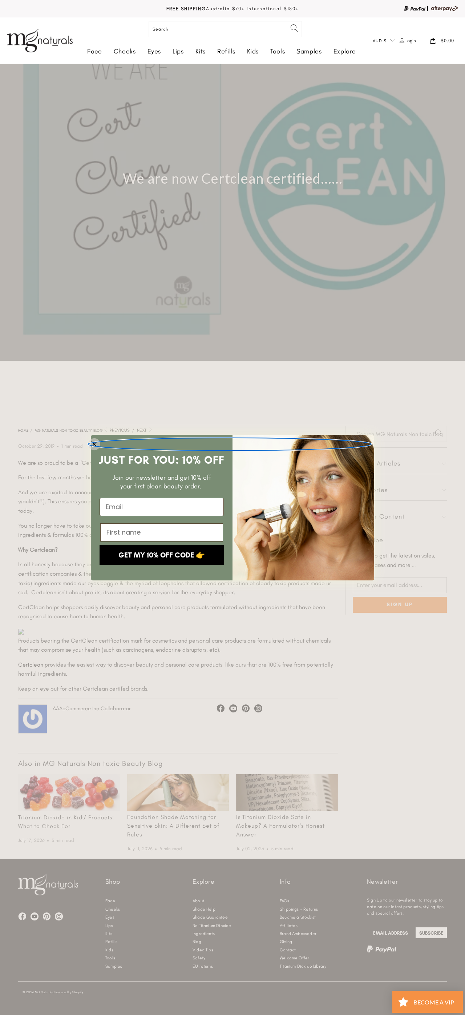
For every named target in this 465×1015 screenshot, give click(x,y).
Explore (344, 51)
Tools (277, 51)
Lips (178, 51)
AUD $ (380, 40)
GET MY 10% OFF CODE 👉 (161, 555)
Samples (309, 51)
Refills (226, 51)
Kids (253, 51)
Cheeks (125, 51)
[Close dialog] (229, 444)
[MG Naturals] (40, 40)
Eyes (154, 51)
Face (94, 51)
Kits (200, 51)
